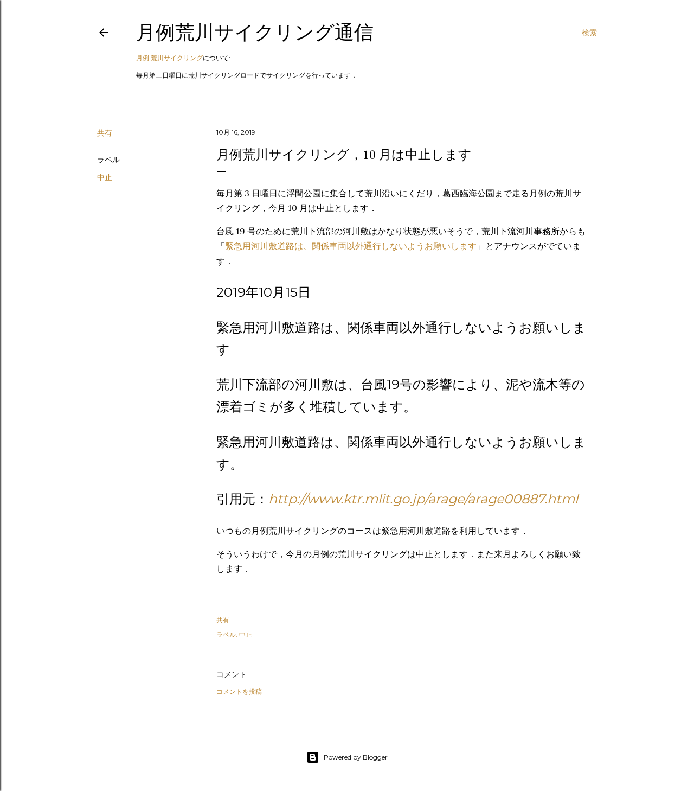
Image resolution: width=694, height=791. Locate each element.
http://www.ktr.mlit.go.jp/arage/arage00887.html (423, 499)
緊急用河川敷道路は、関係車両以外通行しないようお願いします (351, 245)
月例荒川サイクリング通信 (255, 32)
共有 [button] (104, 133)
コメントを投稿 (239, 691)
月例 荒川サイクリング (169, 58)
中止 (104, 177)
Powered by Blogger (356, 757)
